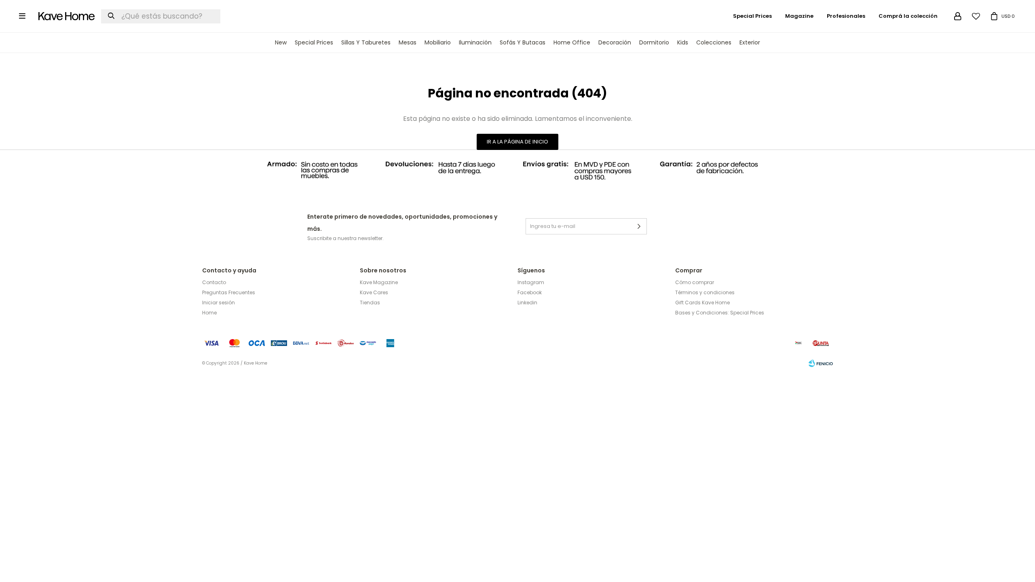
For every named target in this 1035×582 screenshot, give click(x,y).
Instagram (531, 282)
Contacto (214, 282)
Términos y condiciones (705, 292)
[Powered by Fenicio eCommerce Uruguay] (821, 363)
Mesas (407, 42)
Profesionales (846, 16)
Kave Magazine (379, 282)
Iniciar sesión (218, 302)
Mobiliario (438, 42)
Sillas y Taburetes (366, 42)
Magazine (799, 16)
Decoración (614, 42)
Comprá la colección (908, 16)
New (281, 42)
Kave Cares (374, 292)
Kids (682, 42)
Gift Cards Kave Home (702, 302)
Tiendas (370, 302)
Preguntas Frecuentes (228, 292)
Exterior (749, 42)
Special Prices (314, 42)
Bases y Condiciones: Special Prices (719, 312)
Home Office (571, 42)
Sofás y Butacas (522, 42)
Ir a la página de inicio (517, 142)
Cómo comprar (694, 282)
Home (209, 312)
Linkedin (527, 302)
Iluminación (475, 42)
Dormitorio (654, 42)
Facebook (530, 292)
